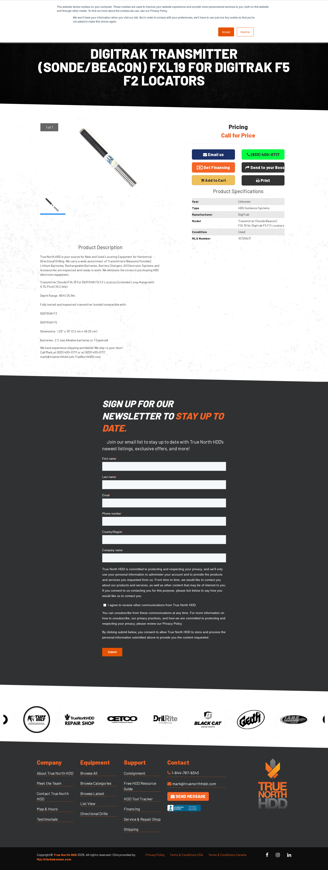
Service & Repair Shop (142, 819)
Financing (132, 809)
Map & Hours (47, 809)
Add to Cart (215, 180)
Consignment (134, 773)
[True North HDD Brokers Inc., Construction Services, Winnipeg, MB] (184, 812)
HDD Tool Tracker (138, 799)
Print (265, 180)
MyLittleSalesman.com (54, 859)
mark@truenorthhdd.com (194, 783)
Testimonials (47, 819)
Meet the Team (49, 783)
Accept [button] (226, 32)
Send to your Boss (266, 167)
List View (87, 803)
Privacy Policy (155, 855)
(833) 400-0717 (264, 154)
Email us (215, 154)
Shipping (131, 829)
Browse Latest (92, 793)
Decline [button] (245, 32)
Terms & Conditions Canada (227, 855)
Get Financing (216, 167)
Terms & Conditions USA (186, 855)
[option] (111, 158)
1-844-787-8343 (185, 772)
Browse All (88, 773)
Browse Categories (95, 783)
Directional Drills (94, 813)
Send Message (190, 796)
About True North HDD (55, 773)
